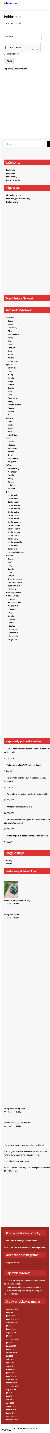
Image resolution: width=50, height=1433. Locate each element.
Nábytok (9, 418)
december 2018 (12, 1376)
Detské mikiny (13, 518)
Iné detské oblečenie (16, 552)
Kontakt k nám (12, 202)
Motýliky (11, 576)
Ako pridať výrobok (13, 195)
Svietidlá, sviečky (14, 405)
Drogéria (11, 599)
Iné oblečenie (13, 361)
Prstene (11, 451)
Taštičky (11, 475)
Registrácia (10, 170)
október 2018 (11, 1383)
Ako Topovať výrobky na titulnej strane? (21, 1240)
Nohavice (11, 348)
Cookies (6, 1430)
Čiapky (10, 559)
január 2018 (11, 1413)
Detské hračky (13, 512)
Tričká (10, 331)
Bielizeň (11, 358)
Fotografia (13, 629)
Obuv (10, 351)
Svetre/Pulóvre (13, 334)
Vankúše (11, 411)
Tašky (8, 465)
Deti (7, 492)
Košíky (10, 381)
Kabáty (10, 338)
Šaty (9, 341)
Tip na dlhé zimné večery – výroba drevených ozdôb (27, 794)
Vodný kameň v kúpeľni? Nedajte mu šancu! (24, 765)
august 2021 (11, 1332)
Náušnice (11, 445)
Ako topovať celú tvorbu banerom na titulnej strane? (24, 1247)
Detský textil (12, 549)
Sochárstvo (13, 633)
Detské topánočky (15, 542)
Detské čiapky (13, 502)
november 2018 (12, 1379)
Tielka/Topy (12, 327)
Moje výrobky (11, 177)
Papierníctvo (12, 398)
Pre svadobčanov (14, 602)
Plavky (10, 354)
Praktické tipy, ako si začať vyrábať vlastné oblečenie (27, 836)
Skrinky (10, 425)
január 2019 (11, 1373)
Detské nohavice (14, 522)
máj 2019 (10, 1359)
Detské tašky (13, 539)
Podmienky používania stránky (18, 198)
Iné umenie (13, 636)
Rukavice (11, 569)
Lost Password (20, 68)
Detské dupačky (14, 508)
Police (10, 431)
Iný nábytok (12, 435)
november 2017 (12, 1419)
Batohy (10, 478)
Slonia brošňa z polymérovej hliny (17, 900)
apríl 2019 (10, 1362)
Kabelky (11, 482)
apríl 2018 (10, 1403)
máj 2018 (10, 1399)
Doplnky (9, 555)
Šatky (10, 565)
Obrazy (12, 619)
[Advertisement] (25, 104)
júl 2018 (9, 1393)
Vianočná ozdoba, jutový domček (17, 1122)
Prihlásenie (10, 173)
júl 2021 (9, 1336)
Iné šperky (12, 462)
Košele (10, 321)
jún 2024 (9, 1312)
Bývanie (9, 364)
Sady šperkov (13, 458)
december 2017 (12, 1416)
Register (8, 68)
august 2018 (11, 1389)
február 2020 (11, 1346)
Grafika (12, 626)
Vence (10, 415)
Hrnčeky (11, 378)
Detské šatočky (14, 525)
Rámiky (10, 401)
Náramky (11, 441)
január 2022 (11, 1329)
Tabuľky (11, 408)
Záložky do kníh (14, 586)
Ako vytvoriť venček (11, 914)
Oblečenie (10, 317)
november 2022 (12, 1322)
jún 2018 (9, 1396)
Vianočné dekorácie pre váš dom (19, 807)
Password (8, 36)
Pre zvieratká (13, 606)
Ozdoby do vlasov (15, 582)
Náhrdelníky (12, 448)
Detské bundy (13, 498)
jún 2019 (9, 1356)
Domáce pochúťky (13, 592)
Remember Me (12, 53)
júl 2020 (9, 1342)
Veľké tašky (12, 472)
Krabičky (11, 384)
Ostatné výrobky (12, 596)
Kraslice (11, 388)
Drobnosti (12, 609)
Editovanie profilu (13, 180)
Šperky (8, 438)
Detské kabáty (13, 515)
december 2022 (12, 1319)
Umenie (11, 616)
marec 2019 (11, 1366)
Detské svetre (13, 535)
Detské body (13, 495)
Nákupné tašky (13, 468)
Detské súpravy (14, 532)
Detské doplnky (14, 505)
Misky (10, 395)
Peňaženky (12, 485)
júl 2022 (9, 1326)
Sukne (10, 344)
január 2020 (11, 1349)
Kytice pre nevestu (15, 579)
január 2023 (11, 1316)
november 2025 (12, 1309)
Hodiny (10, 374)
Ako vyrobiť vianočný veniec (15, 1108)
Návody (9, 860)
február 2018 (11, 1409)
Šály (9, 562)
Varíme (9, 863)
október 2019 (11, 1352)
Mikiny (10, 324)
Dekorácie (12, 368)
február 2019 (11, 1369)
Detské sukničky (14, 529)
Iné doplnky (12, 589)
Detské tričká (13, 545)
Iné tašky (11, 488)
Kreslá (10, 421)
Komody (11, 428)
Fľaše (10, 371)
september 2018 (12, 1386)
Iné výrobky (12, 639)
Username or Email (12, 23)
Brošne (10, 455)
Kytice (10, 391)
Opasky (10, 572)
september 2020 (12, 1339)
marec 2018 (11, 1406)
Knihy (10, 612)
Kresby (11, 623)
